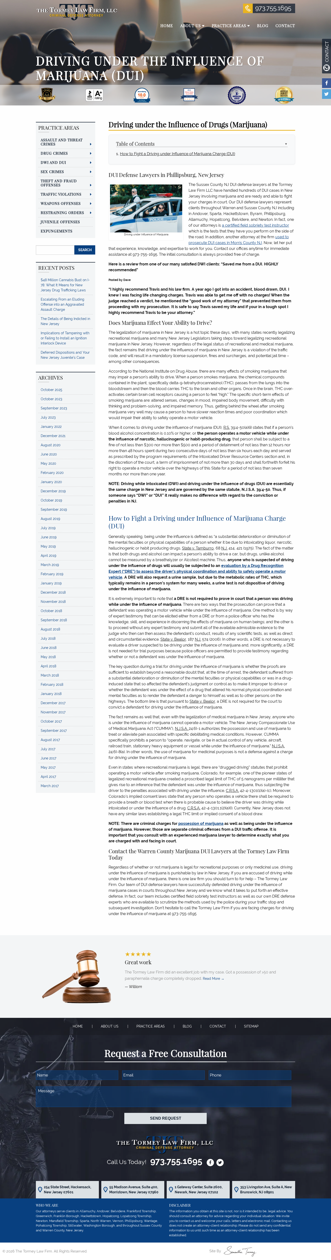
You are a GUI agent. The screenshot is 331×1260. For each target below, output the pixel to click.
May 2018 (48, 657)
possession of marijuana (200, 823)
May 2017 (48, 767)
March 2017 (50, 786)
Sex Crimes (52, 171)
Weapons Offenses (61, 203)
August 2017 (50, 740)
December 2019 (53, 491)
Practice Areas (150, 1026)
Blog (187, 1026)
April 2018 (48, 666)
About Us (109, 1026)
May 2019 (48, 546)
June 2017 (48, 758)
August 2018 (50, 629)
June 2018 (48, 648)
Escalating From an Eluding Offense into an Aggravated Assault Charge (62, 304)
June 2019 (48, 537)
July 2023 (48, 417)
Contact (218, 1026)
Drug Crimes (54, 153)
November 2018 (53, 602)
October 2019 (51, 500)
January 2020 (51, 482)
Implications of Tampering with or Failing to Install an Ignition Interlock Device (65, 338)
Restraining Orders (62, 212)
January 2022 (51, 427)
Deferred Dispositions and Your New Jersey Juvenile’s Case (65, 355)
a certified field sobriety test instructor (255, 225)
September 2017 (54, 731)
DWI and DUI (53, 162)
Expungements (56, 231)
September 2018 (54, 620)
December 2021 (53, 436)
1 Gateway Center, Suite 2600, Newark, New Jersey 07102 (198, 1189)
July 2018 (48, 638)
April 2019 (48, 556)
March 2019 (50, 565)
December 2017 (53, 703)
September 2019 (54, 509)
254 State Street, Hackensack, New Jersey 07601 (67, 1189)
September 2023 (54, 408)
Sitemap (251, 1026)
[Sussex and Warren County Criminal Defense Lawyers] (76, 11)
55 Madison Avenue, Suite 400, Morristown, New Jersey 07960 (133, 1189)
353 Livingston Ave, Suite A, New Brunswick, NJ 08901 (266, 1189)
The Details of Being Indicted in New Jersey (65, 321)
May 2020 (48, 463)
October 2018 (51, 611)
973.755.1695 (273, 8)
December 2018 (53, 592)
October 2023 (51, 399)
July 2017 (48, 749)
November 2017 (53, 712)
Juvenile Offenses (60, 221)
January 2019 (51, 583)
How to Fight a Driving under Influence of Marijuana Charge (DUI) (177, 154)
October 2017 (51, 721)
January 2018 (51, 694)
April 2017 (48, 777)
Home (78, 1026)
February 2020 (52, 473)
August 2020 (51, 445)
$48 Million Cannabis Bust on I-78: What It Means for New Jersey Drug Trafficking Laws (65, 285)
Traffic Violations (61, 194)
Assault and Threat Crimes (62, 141)
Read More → (213, 979)
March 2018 (50, 675)
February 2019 (52, 574)
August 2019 (50, 519)
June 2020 (49, 454)
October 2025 (51, 390)
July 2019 (48, 528)
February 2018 (52, 684)
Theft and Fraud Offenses (59, 182)
